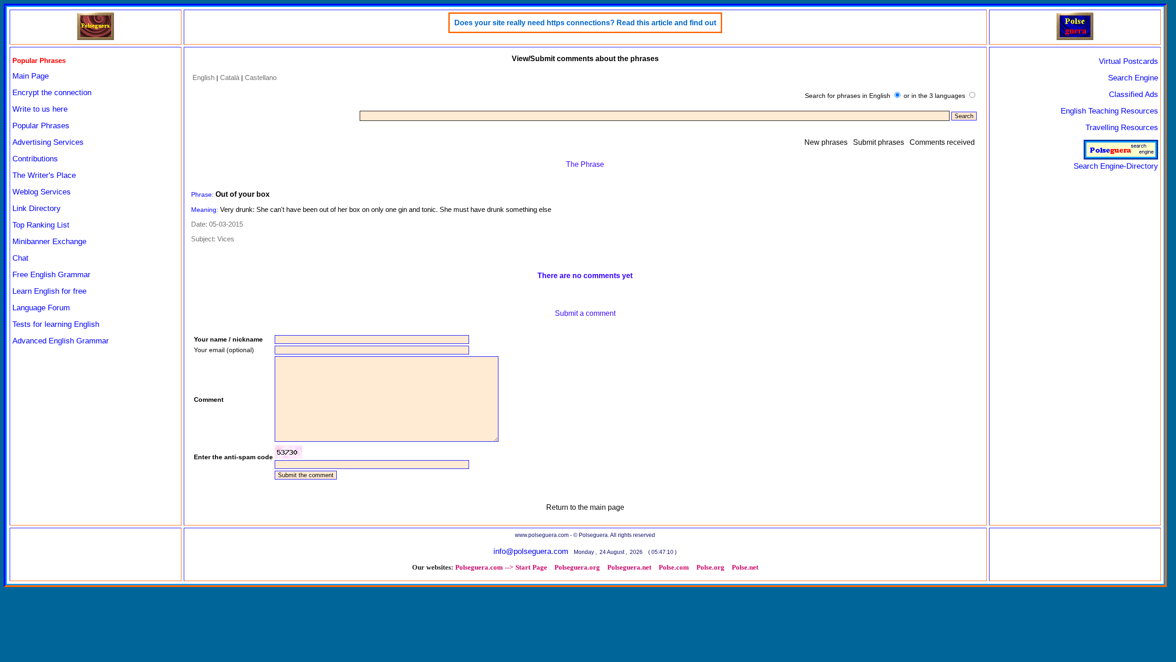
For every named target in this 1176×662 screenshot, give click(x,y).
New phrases (826, 142)
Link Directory (36, 208)
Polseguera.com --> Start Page (501, 567)
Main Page (30, 76)
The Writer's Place (44, 175)
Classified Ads (1133, 94)
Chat (20, 258)
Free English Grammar (51, 274)
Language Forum (41, 307)
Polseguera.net (629, 567)
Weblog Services (41, 192)
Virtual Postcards (1128, 61)
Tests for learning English (55, 324)
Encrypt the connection (51, 92)
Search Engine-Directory (1116, 166)
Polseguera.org (577, 567)
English (203, 77)
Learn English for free (49, 291)
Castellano (261, 77)
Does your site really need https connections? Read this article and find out (585, 23)
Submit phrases (878, 142)
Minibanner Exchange (49, 241)
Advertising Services (48, 142)
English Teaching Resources (1109, 111)
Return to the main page (585, 507)
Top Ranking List (40, 225)
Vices (225, 239)
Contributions (35, 158)
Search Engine (1133, 78)
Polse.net (745, 567)
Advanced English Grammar (60, 341)
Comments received (942, 142)
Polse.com (674, 567)
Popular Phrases (40, 125)
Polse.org (710, 567)
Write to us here (40, 109)
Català (229, 77)
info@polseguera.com (530, 551)
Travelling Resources (1122, 127)
